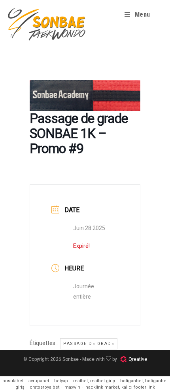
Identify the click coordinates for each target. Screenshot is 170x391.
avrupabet (38, 380)
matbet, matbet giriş (94, 380)
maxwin (72, 387)
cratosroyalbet (44, 387)
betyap (61, 380)
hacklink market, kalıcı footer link (120, 387)
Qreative (137, 359)
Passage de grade (88, 343)
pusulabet (12, 380)
